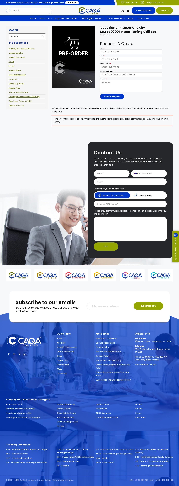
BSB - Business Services (17, 453)
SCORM (60, 426)
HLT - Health (63, 465)
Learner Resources (17, 57)
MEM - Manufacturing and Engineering (114, 453)
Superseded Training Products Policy (113, 379)
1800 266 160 (131, 2)
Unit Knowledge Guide (18, 92)
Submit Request (112, 96)
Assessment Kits (14, 404)
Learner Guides (64, 408)
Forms (138, 413)
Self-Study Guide (16, 83)
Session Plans (102, 404)
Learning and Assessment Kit (22, 48)
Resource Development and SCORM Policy (113, 366)
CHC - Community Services (19, 458)
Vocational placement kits (18, 413)
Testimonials (63, 364)
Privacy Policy (102, 347)
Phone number (105, 64)
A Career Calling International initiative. (54, 480)
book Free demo (143, 10)
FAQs (59, 369)
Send (106, 246)
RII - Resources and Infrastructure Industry (151, 451)
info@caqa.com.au (155, 2)
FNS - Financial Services (68, 461)
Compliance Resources (107, 417)
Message (103, 79)
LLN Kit (11, 61)
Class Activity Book (17, 74)
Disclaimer (62, 373)
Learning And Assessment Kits (20, 408)
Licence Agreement (105, 342)
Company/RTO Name (107, 71)
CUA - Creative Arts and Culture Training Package (72, 451)
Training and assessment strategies (23, 417)
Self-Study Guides (65, 417)
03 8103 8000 (148, 356)
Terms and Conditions (106, 338)
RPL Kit (11, 66)
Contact (164, 10)
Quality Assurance (65, 351)
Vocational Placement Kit (20, 101)
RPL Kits (138, 408)
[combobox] (29, 10)
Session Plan (14, 88)
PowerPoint (14, 79)
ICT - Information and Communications (115, 449)
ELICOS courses (103, 413)
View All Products (16, 105)
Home (59, 338)
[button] (128, 10)
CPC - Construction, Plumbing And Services (26, 462)
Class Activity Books (66, 413)
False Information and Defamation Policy (112, 374)
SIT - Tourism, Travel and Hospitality (152, 461)
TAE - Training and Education (149, 465)
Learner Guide (15, 70)
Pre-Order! (140, 417)
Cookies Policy (102, 356)
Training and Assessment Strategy (24, 96)
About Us (61, 342)
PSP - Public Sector (105, 462)
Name (102, 48)
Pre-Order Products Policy (108, 360)
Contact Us (62, 360)
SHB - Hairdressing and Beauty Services (154, 457)
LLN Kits (138, 404)
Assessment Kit (16, 53)
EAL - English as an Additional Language (75, 457)
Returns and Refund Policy (108, 351)
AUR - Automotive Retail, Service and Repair (27, 449)
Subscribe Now (148, 306)
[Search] (10, 10)
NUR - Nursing (102, 458)
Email (102, 56)
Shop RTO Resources (67, 347)
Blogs (59, 356)
